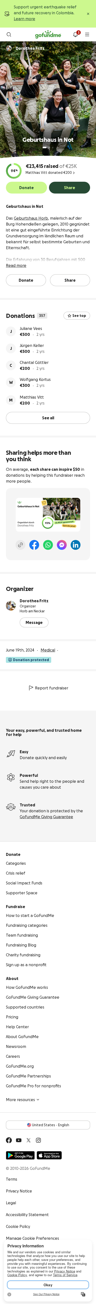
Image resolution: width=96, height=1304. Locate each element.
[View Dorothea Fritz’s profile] (11, 606)
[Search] (9, 34)
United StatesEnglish (50, 1125)
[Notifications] (75, 34)
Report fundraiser (51, 688)
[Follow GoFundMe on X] (28, 1140)
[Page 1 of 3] (45, 147)
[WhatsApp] (48, 544)
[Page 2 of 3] (49, 147)
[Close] (88, 14)
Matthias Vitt (32, 397)
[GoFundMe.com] (48, 34)
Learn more (24, 18)
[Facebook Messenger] (62, 544)
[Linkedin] (75, 544)
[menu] (87, 34)
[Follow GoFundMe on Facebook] (9, 1140)
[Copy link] (20, 544)
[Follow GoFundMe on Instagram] (38, 1140)
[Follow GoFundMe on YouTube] (19, 1140)
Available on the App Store (49, 1155)
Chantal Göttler (34, 362)
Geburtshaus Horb (31, 218)
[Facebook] (34, 544)
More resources (20, 1099)
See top (79, 316)
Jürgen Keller (32, 345)
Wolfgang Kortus (35, 379)
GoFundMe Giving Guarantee (46, 817)
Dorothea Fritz (34, 601)
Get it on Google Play (20, 1155)
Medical (48, 650)
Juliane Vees (31, 328)
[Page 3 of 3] (52, 147)
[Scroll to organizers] (9, 48)
